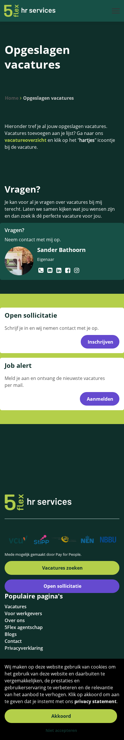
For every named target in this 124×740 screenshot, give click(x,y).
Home (11, 98)
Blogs (11, 634)
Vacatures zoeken (62, 568)
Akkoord (61, 716)
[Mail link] (50, 270)
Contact (13, 641)
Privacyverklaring (24, 648)
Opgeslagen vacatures (48, 98)
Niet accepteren (61, 730)
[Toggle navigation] (116, 10)
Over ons (15, 620)
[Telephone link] (41, 270)
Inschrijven (100, 342)
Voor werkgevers (23, 613)
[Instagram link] (76, 270)
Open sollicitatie (62, 586)
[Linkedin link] (59, 270)
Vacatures (16, 606)
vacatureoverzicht (25, 140)
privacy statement (95, 701)
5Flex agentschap (24, 627)
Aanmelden (100, 399)
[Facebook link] (68, 270)
